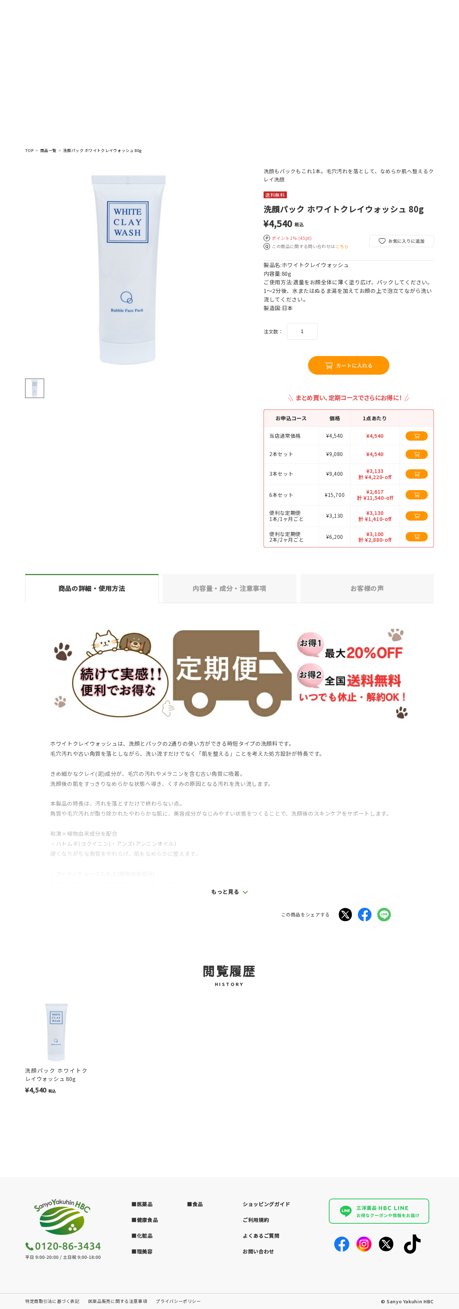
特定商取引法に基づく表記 (52, 1301)
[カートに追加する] (417, 436)
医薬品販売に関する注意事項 (117, 1301)
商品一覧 (48, 150)
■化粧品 (142, 1235)
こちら (342, 246)
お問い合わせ (258, 1251)
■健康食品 (145, 1219)
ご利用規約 (256, 1219)
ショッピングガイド (266, 1204)
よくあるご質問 (261, 1235)
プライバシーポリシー (178, 1301)
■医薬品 (142, 1204)
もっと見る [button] (225, 891)
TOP (29, 150)
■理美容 (142, 1251)
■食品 (195, 1204)
